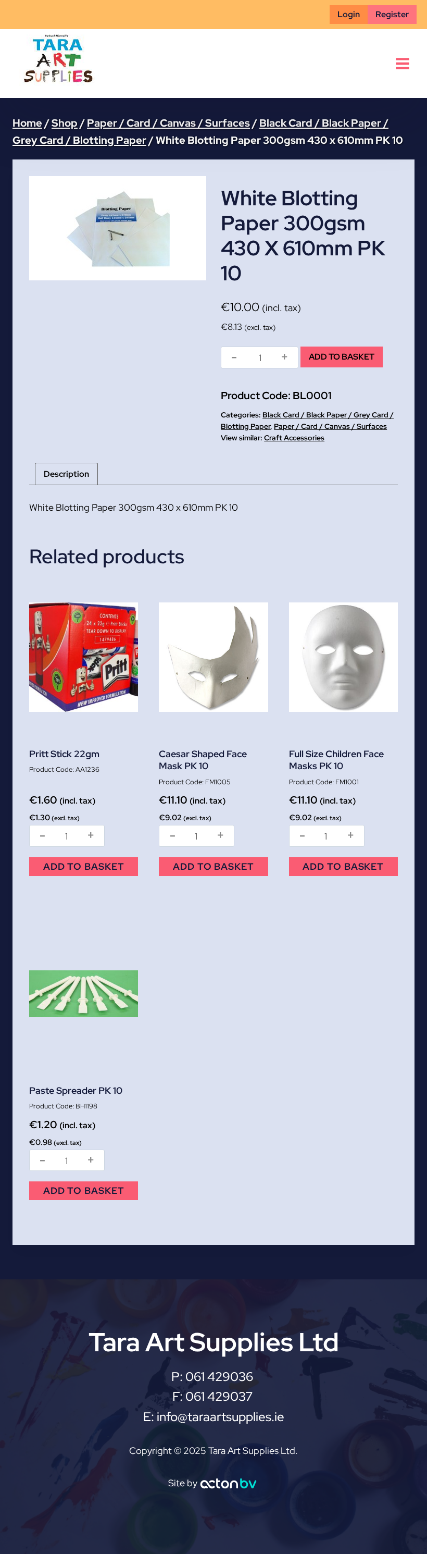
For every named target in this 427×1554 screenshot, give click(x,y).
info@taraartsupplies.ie (220, 1417)
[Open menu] (402, 63)
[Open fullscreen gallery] (196, 270)
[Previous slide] (44, 228)
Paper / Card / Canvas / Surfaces (330, 426)
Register (392, 14)
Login (348, 14)
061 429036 (220, 1376)
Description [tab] (66, 473)
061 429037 (219, 1396)
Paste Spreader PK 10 (75, 1090)
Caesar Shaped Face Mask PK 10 (203, 760)
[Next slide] (190, 228)
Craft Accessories (294, 437)
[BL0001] (117, 228)
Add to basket (341, 356)
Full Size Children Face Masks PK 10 (336, 760)
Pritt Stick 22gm (64, 754)
